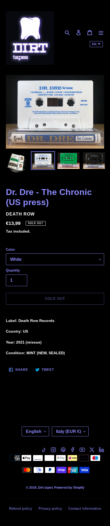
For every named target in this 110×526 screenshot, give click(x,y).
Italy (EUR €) (68, 431)
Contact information (84, 509)
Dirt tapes (45, 487)
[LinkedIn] (101, 449)
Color (10, 250)
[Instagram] (53, 449)
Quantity (13, 270)
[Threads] (63, 449)
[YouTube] (82, 449)
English (33, 431)
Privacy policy (50, 509)
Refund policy (20, 509)
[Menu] (101, 32)
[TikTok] (43, 449)
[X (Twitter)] (92, 449)
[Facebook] (72, 449)
